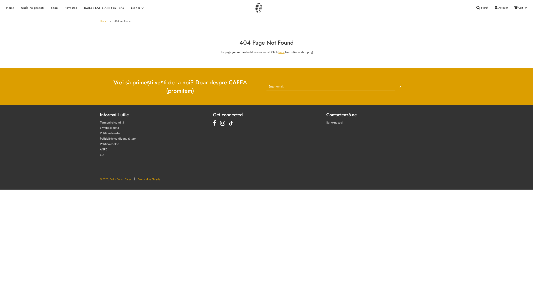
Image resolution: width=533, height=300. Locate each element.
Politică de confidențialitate (118, 138)
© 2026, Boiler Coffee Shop (115, 179)
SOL (102, 155)
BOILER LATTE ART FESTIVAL (104, 8)
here (281, 52)
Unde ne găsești (32, 8)
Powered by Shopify (149, 179)
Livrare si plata (109, 128)
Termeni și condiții (112, 122)
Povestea (71, 8)
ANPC (103, 149)
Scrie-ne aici (334, 122)
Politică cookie (109, 144)
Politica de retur (110, 133)
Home (10, 8)
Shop (54, 8)
